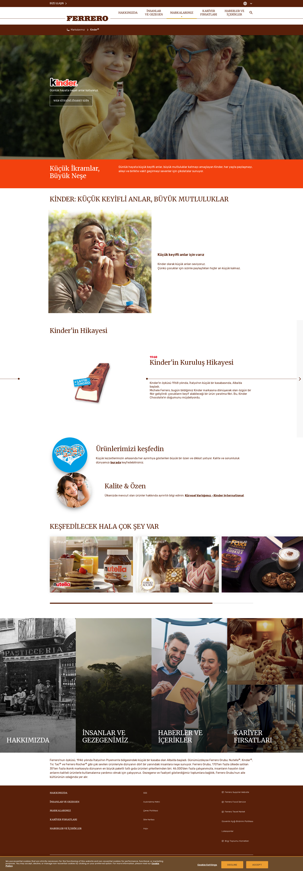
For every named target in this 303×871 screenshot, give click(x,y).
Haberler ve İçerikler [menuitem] (234, 12)
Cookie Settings (207, 864)
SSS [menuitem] (145, 793)
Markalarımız (78, 29)
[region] (151, 863)
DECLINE (232, 864)
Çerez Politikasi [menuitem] (150, 810)
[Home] (68, 30)
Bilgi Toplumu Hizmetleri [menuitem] (237, 841)
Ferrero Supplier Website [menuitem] (237, 792)
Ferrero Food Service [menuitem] (235, 802)
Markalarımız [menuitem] (181, 12)
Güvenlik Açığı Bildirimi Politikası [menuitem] (237, 821)
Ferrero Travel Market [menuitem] (235, 811)
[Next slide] (300, 378)
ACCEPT (257, 864)
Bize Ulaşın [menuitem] (57, 3)
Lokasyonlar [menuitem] (227, 831)
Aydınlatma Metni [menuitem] (151, 802)
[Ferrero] (88, 18)
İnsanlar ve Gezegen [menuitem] (154, 12)
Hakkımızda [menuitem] (127, 12)
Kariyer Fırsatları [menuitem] (208, 12)
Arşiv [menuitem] (145, 828)
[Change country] (247, 3)
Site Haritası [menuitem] (148, 819)
